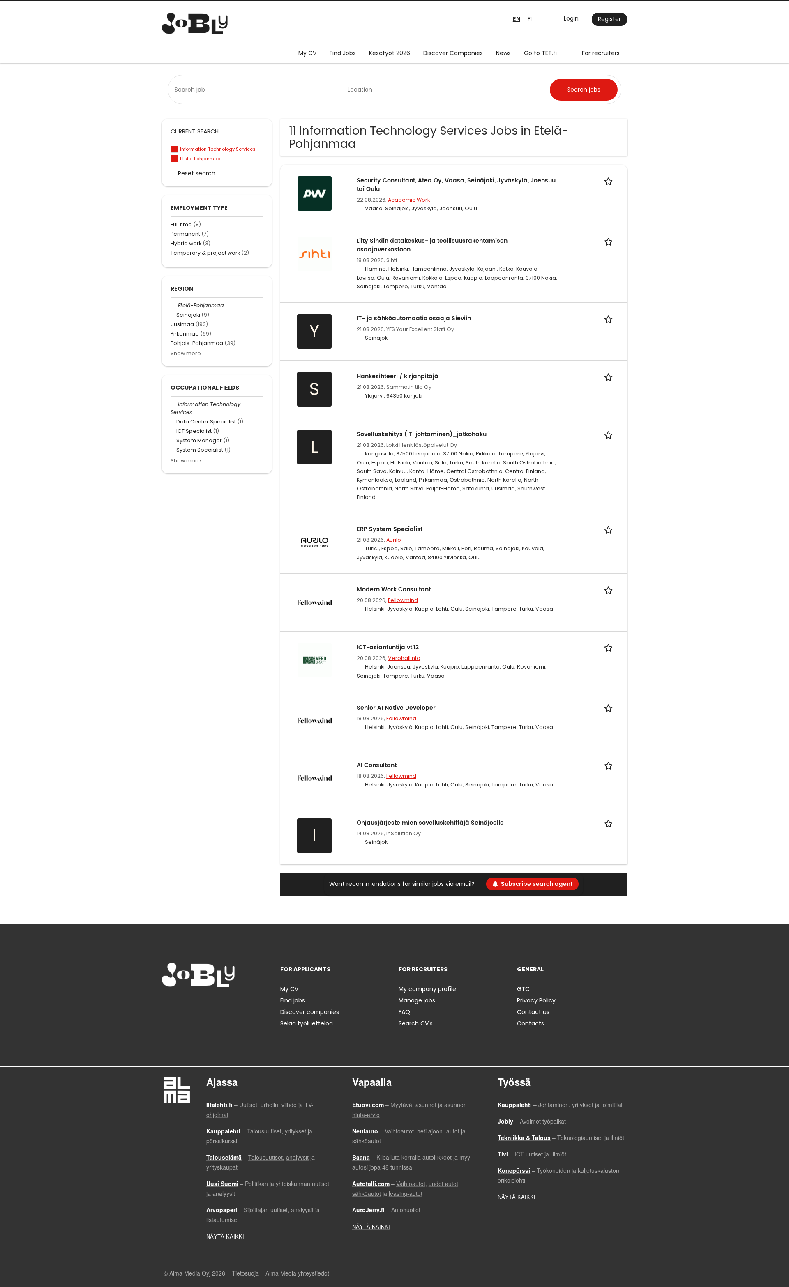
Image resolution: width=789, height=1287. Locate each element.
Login (571, 18)
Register (609, 19)
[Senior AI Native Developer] (315, 720)
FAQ (404, 1012)
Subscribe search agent (536, 884)
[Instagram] (181, 1004)
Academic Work (409, 199)
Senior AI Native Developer (396, 707)
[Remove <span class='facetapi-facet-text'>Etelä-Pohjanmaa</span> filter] (174, 158)
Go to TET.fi (540, 53)
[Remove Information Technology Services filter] (174, 404)
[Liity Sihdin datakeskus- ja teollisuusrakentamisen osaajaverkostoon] (315, 253)
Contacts (530, 1023)
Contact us (533, 1012)
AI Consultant (377, 765)
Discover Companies (453, 53)
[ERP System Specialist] (315, 542)
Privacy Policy (536, 1000)
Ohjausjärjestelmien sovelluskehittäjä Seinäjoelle (430, 822)
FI (530, 19)
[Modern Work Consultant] (315, 602)
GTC (523, 989)
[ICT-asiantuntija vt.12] (315, 659)
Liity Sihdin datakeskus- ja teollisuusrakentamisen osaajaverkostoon (432, 245)
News (503, 53)
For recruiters (601, 53)
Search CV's (416, 1023)
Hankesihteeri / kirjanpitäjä (397, 376)
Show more (186, 353)
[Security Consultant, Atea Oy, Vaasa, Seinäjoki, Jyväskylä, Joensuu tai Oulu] (315, 193)
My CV (307, 53)
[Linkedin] (195, 1004)
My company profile (427, 989)
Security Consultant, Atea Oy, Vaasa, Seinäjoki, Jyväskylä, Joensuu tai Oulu (456, 185)
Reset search (196, 173)
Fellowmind (403, 600)
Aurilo (393, 539)
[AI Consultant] (315, 777)
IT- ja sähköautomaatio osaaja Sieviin (414, 318)
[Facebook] (168, 1004)
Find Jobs (343, 53)
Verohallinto (404, 658)
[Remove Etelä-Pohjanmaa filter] (174, 305)
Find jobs (292, 1000)
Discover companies (309, 1012)
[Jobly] (195, 23)
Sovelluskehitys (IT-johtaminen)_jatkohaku (422, 434)
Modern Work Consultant (394, 589)
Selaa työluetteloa (306, 1023)
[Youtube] (220, 1004)
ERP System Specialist (389, 529)
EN (516, 19)
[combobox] (257, 89)
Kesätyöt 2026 (389, 53)
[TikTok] (209, 1004)
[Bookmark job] (610, 180)
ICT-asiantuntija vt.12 (388, 647)
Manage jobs (417, 1000)
